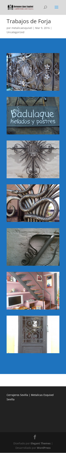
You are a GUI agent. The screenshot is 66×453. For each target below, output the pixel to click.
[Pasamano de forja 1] (33, 265)
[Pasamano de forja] (33, 309)
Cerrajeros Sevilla (17, 395)
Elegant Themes (41, 443)
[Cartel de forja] (33, 134)
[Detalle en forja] (33, 222)
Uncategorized (15, 32)
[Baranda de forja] (33, 90)
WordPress (44, 448)
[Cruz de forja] (33, 178)
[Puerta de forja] (33, 353)
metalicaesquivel (22, 28)
